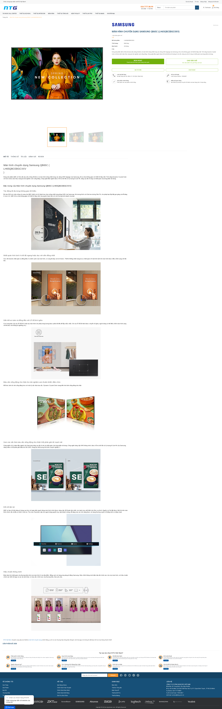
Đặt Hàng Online (62, 685)
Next (107, 73)
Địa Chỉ (5, 690)
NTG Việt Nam (7, 640)
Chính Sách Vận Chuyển (64, 687)
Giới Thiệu (5, 685)
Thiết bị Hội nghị (25, 13)
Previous (7, 73)
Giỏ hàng (216, 7)
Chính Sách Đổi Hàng (63, 693)
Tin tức (197, 1)
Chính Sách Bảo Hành (63, 690)
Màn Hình (51, 13)
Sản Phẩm (6, 687)
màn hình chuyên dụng (35, 640)
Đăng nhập (203, 1)
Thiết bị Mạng (99, 13)
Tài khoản (208, 7)
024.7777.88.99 (147, 7)
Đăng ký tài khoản (213, 1)
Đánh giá (32, 157)
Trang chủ (5, 17)
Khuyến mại (111, 13)
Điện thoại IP (75, 13)
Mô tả (6, 157)
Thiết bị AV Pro (87, 13)
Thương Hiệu (6, 693)
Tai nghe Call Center (10, 13)
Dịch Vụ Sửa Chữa (62, 695)
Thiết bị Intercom (39, 13)
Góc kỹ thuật (189, 1)
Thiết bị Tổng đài (62, 13)
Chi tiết (13, 660)
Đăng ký (113, 675)
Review (41, 157)
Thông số (15, 157)
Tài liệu (24, 157)
